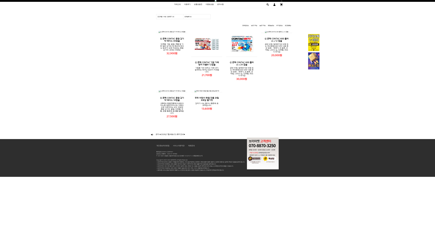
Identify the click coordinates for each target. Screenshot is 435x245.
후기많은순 (279, 25)
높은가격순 (263, 25)
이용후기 (187, 4)
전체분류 (188, 16)
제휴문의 (191, 146)
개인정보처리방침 (162, 146)
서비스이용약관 (179, 146)
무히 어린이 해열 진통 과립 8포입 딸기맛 (207, 99)
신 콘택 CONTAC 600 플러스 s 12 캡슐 (277, 40)
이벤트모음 (210, 4)
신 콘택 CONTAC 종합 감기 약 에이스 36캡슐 (172, 40)
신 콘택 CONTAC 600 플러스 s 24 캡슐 (242, 63)
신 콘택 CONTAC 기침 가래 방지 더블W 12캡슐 (207, 63)
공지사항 (220, 4)
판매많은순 (245, 25)
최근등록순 (288, 25)
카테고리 (177, 4)
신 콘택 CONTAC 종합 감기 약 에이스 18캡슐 (172, 99)
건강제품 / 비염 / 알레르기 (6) (165, 16)
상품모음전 (198, 4)
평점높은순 (271, 25)
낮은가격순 (254, 25)
